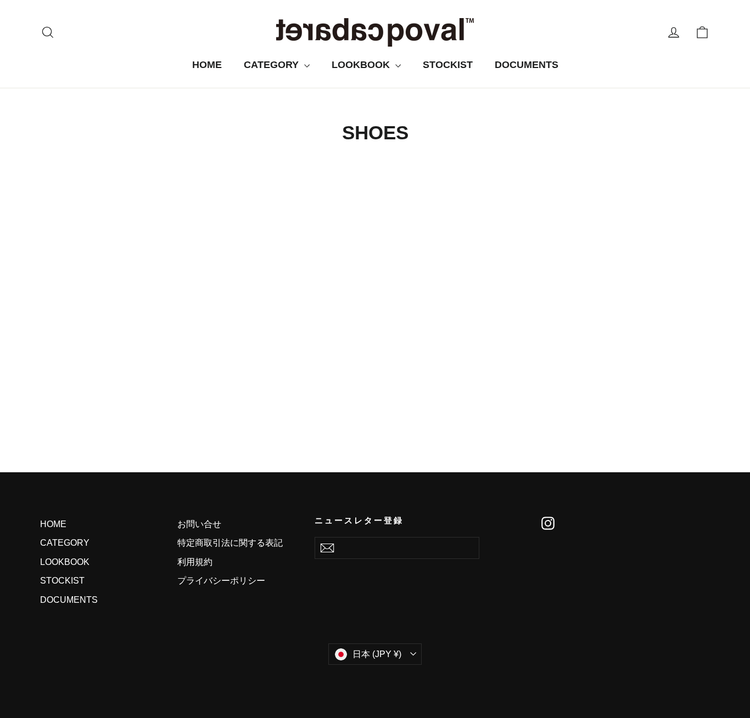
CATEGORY (272, 64)
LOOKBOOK (362, 64)
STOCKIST (448, 64)
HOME (207, 64)
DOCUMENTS (526, 64)
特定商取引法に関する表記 (230, 542)
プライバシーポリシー (221, 580)
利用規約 (194, 562)
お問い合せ (199, 524)
